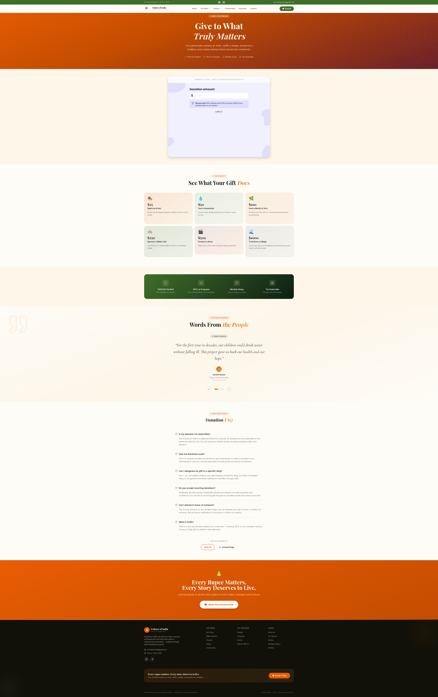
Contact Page (228, 547)
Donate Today (280, 675)
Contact (253, 8)
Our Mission (272, 636)
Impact (208, 644)
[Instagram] (223, 2)
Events (239, 640)
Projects (209, 640)
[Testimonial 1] (216, 389)
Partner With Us (243, 644)
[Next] (229, 389)
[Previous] (209, 389)
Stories (216, 8)
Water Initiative (211, 636)
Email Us (207, 547)
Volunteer (243, 8)
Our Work (204, 8)
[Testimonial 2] (219, 389)
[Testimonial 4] (223, 389)
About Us (271, 632)
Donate (288, 9)
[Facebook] (219, 2)
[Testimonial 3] (221, 389)
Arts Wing (209, 632)
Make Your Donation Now (221, 604)
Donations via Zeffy (285, 692)
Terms (275, 692)
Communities (230, 8)
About (194, 8)
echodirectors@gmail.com (285, 2)
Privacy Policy (266, 692)
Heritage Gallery (274, 644)
